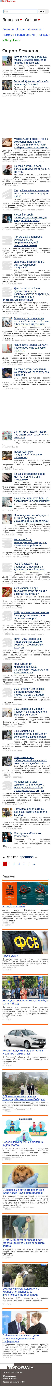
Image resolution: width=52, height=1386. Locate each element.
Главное (8, 29)
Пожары (43, 34)
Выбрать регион (9, 1378)
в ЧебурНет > (12, 40)
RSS (23, 1382)
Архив (21, 29)
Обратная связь (9, 1376)
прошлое (26, 857)
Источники (34, 29)
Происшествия (25, 34)
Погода (7, 34)
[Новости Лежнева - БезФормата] (8, 1)
